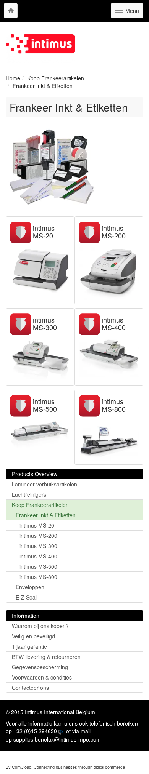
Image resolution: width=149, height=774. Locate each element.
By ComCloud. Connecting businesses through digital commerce (65, 767)
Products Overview (34, 474)
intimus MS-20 (44, 231)
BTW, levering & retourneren (46, 656)
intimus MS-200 (114, 231)
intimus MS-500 (45, 405)
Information (25, 615)
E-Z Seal (26, 597)
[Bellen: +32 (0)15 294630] (60, 732)
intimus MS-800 (114, 405)
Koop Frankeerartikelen (40, 505)
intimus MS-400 (114, 323)
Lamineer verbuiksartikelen (44, 484)
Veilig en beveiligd (33, 636)
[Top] (11, 10)
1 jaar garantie (29, 646)
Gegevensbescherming (40, 667)
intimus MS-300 (45, 323)
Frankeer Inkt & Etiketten (46, 515)
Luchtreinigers (29, 494)
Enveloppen (30, 587)
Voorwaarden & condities (42, 677)
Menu (131, 12)
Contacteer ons (30, 687)
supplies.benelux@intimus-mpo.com (57, 739)
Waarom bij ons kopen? (40, 626)
